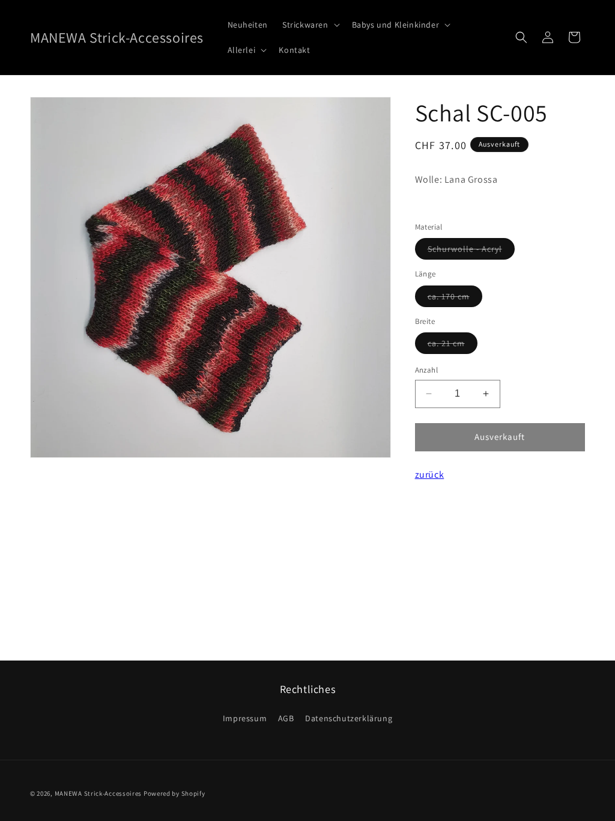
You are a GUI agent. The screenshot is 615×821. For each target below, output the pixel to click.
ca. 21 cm (452, 345)
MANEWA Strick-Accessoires (98, 793)
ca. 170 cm (455, 298)
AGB (286, 718)
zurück (429, 474)
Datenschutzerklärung (348, 718)
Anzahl (426, 370)
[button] (310, 24)
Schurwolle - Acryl (471, 251)
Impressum (245, 718)
